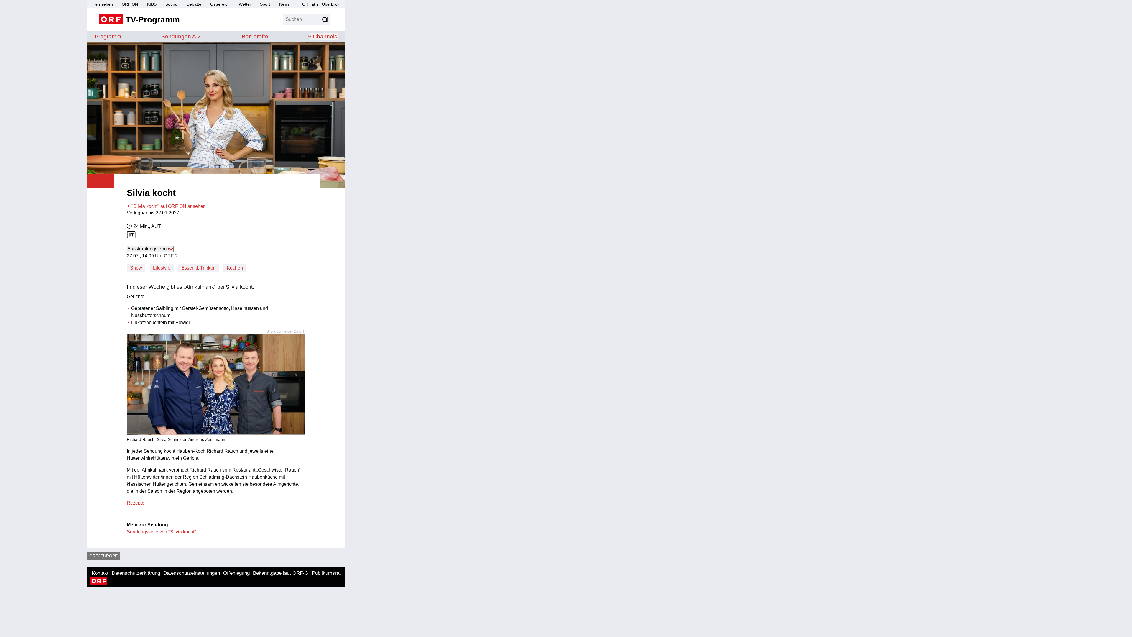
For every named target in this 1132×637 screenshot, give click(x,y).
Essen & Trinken (198, 267)
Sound (171, 4)
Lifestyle (161, 267)
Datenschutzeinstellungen (191, 573)
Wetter (245, 4)
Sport (265, 4)
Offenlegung (236, 573)
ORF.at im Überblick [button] (320, 4)
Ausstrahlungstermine (150, 248)
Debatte (194, 4)
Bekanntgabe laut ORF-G (280, 573)
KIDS (152, 4)
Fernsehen (103, 4)
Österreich (220, 4)
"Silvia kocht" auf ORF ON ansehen (168, 206)
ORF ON (130, 4)
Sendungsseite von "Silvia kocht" (161, 531)
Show (136, 267)
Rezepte (135, 502)
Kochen (235, 267)
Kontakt (100, 573)
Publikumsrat (326, 573)
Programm (108, 36)
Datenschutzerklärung (136, 573)
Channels (325, 36)
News (284, 4)
